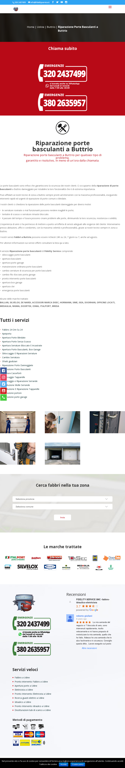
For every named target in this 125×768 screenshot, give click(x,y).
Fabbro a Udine (22, 677)
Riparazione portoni (11, 393)
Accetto (64, 764)
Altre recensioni (89, 648)
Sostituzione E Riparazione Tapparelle (20, 389)
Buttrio (51, 27)
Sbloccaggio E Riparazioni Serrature (19, 353)
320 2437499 (20, 2)
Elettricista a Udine (24, 689)
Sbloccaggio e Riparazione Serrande (20, 381)
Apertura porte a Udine (26, 685)
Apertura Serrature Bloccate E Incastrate (22, 345)
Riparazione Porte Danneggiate (17, 365)
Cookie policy (77, 764)
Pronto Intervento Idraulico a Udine (32, 706)
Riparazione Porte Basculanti (16, 369)
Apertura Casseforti (11, 373)
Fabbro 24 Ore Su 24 (12, 329)
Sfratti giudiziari (9, 361)
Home (30, 27)
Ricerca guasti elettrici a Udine (29, 697)
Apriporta (6, 333)
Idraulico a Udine (23, 702)
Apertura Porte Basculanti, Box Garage (21, 349)
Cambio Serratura (11, 357)
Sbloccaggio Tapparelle (13, 377)
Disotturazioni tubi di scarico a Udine (33, 710)
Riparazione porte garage (14, 396)
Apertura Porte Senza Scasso (16, 341)
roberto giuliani (84, 615)
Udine (40, 27)
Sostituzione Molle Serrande (16, 385)
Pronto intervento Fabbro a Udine (31, 681)
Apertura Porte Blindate (13, 337)
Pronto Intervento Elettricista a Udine (33, 693)
